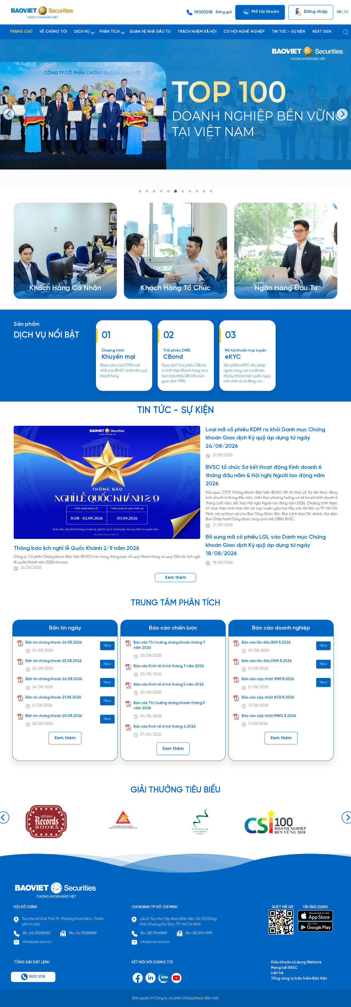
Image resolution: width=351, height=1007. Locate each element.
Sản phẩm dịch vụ (276, 267)
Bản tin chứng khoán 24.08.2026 (54, 679)
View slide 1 (139, 191)
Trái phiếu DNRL (177, 350)
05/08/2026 (151, 656)
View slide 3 (154, 191)
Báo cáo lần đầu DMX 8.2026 (267, 661)
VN (339, 12)
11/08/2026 (258, 724)
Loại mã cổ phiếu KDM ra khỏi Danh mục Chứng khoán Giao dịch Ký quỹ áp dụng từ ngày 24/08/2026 (265, 438)
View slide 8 (189, 191)
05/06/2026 (151, 693)
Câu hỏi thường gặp (278, 277)
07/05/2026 (151, 735)
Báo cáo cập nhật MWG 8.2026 (269, 716)
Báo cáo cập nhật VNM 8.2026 (268, 679)
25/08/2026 (42, 669)
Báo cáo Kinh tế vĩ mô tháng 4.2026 (165, 726)
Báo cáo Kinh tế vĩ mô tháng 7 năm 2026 (169, 666)
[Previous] (9, 114)
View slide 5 (168, 191)
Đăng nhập (315, 11)
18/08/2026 (223, 563)
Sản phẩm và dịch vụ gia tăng (172, 272)
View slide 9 (197, 191)
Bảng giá (224, 12)
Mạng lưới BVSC (284, 968)
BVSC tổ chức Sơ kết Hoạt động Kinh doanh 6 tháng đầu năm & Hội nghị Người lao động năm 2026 (265, 475)
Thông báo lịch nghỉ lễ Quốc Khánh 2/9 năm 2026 (77, 548)
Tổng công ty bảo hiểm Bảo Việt (299, 978)
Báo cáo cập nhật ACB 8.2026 (268, 697)
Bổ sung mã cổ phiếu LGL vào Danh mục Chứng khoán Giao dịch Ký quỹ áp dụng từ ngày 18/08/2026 (266, 545)
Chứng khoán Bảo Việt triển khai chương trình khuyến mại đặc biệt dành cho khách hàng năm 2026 (124, 390)
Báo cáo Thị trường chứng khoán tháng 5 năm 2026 (169, 705)
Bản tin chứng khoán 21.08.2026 (53, 697)
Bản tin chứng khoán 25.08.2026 (54, 661)
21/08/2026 (223, 455)
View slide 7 (182, 191)
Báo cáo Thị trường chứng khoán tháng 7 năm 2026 (169, 645)
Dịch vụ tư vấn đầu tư (165, 277)
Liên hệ (267, 283)
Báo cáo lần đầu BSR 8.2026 (266, 642)
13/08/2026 (258, 705)
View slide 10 (204, 191)
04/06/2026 (151, 716)
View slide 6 (175, 191)
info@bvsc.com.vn (37, 942)
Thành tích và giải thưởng (282, 272)
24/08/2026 (31, 568)
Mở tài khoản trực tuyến (246, 350)
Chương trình (112, 350)
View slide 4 (161, 191)
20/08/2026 (42, 724)
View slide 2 (147, 191)
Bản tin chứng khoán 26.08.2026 (54, 642)
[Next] (342, 114)
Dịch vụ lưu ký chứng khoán (58, 277)
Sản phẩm (26, 324)
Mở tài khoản (264, 11)
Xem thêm (185, 390)
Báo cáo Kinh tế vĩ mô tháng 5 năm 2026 (169, 684)
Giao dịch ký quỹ (50, 283)
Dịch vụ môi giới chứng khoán (60, 272)
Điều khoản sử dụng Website (296, 962)
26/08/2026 (42, 651)
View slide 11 (211, 191)
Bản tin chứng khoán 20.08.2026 (54, 716)
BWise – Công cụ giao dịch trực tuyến (67, 267)
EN (346, 12)
